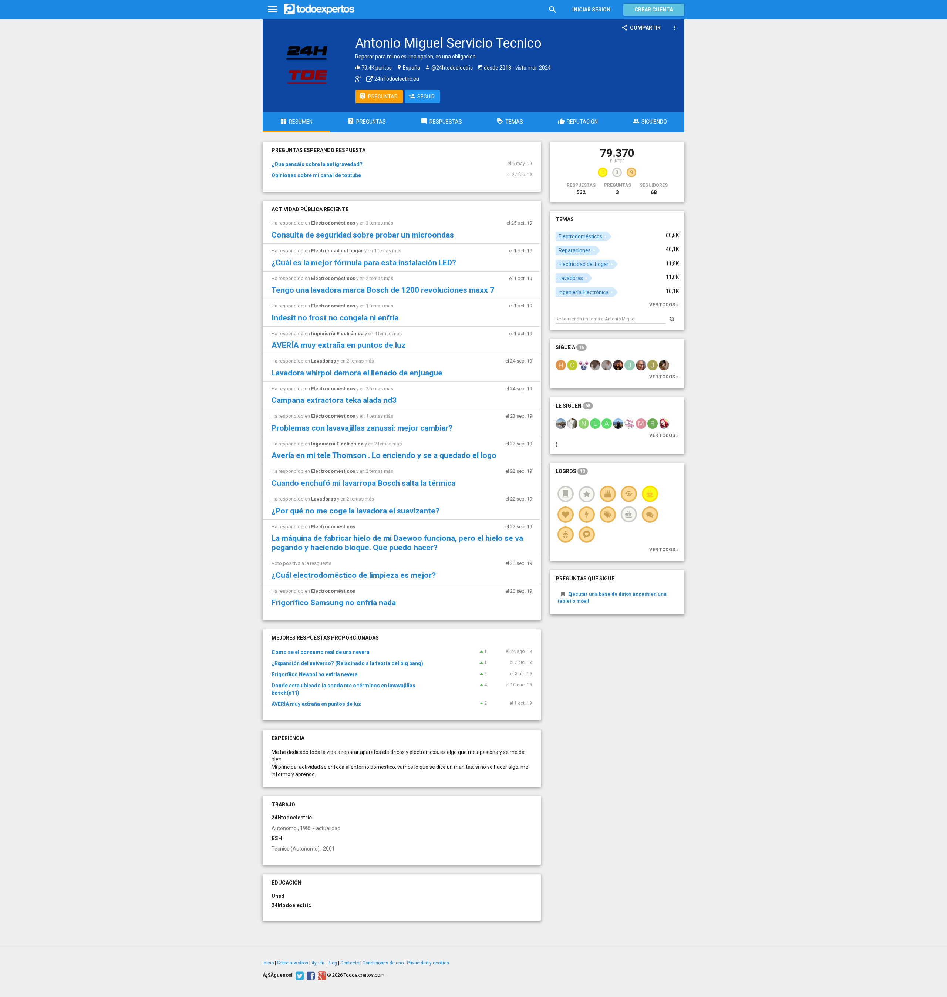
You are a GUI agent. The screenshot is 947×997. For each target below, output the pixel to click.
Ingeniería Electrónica (337, 333)
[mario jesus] (641, 423)
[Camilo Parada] (572, 365)
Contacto (349, 963)
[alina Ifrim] (664, 423)
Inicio (268, 963)
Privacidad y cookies (428, 963)
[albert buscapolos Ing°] (606, 365)
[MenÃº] (272, 9)
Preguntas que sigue (585, 579)
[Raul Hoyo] (652, 423)
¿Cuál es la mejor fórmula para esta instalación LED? (364, 262)
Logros (570, 471)
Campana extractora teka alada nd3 (334, 400)
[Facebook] (310, 975)
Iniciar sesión (591, 10)
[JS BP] (652, 365)
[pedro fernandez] (618, 423)
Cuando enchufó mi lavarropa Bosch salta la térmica (363, 483)
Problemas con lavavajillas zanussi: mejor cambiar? (362, 428)
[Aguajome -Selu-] (584, 365)
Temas (565, 219)
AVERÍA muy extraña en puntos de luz (338, 345)
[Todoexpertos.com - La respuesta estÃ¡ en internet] (319, 9)
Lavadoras (323, 361)
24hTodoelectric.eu (396, 79)
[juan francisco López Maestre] (618, 365)
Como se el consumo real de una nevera (321, 652)
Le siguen (573, 406)
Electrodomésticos (333, 223)
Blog (332, 963)
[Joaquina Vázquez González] (629, 423)
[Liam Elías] (595, 423)
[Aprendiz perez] (606, 423)
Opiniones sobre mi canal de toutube (316, 175)
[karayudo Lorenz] (664, 365)
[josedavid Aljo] (629, 365)
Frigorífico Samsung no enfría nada (334, 602)
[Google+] (321, 975)
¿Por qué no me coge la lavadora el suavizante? (355, 510)
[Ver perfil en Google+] (356, 79)
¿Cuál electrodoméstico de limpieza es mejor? (354, 575)
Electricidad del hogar (337, 250)
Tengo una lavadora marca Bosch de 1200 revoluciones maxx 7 (383, 290)
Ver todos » (664, 304)
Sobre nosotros (292, 963)
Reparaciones (575, 250)
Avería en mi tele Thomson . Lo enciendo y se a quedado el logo (384, 455)
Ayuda (317, 963)
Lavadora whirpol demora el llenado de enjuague (357, 372)
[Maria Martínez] (572, 423)
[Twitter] (299, 975)
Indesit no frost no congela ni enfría (335, 317)
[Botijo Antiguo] (595, 365)
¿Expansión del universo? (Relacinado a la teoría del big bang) (347, 663)
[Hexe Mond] (561, 365)
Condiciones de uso (383, 963)
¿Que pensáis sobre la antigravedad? (317, 164)
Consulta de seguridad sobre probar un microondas (363, 234)
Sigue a (570, 347)
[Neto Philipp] (584, 423)
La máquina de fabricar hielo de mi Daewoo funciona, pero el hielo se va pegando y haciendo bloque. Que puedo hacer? (397, 543)
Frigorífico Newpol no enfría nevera (315, 674)
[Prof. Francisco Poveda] (641, 365)
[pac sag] (561, 423)
